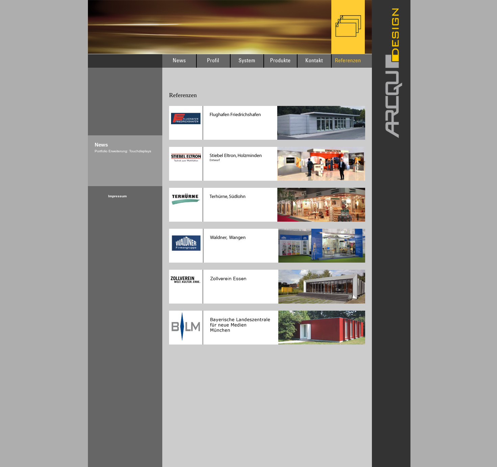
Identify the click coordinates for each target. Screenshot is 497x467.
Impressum (117, 196)
